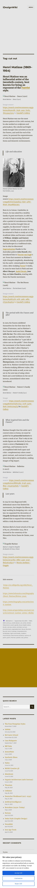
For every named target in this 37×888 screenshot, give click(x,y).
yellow (26, 637)
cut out (24, 627)
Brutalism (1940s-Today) (15, 807)
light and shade (15, 633)
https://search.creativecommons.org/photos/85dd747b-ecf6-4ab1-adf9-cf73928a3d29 (18, 299)
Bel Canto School (11, 735)
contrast (19, 627)
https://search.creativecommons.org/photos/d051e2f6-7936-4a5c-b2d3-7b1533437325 (18, 110)
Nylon (7, 763)
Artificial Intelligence (13, 802)
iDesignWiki (10, 7)
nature (26, 635)
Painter (13, 637)
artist (24, 623)
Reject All (18, 884)
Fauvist (26, 87)
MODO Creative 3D (12, 768)
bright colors (27, 625)
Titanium (8, 785)
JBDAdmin (9, 621)
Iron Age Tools (10, 830)
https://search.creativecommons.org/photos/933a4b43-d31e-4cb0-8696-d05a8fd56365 (18, 202)
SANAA (7, 729)
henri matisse (12, 631)
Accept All (18, 873)
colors (14, 627)
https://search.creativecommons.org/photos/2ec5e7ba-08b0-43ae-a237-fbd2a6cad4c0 (18, 560)
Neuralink (9, 824)
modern (23, 633)
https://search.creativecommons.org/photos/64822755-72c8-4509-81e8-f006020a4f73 (18, 403)
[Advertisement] (18, 34)
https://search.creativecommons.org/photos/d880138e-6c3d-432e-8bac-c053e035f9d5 (18, 483)
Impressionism (22, 631)
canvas (9, 627)
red (22, 637)
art (21, 623)
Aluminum (9, 774)
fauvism (28, 629)
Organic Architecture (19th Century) (19, 780)
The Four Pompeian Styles (15, 724)
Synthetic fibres (11, 757)
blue (20, 625)
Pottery (8, 813)
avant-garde (14, 625)
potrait (18, 637)
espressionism (16, 629)
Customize (18, 878)
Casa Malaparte (11, 741)
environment (7, 629)
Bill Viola (8, 746)
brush (5, 627)
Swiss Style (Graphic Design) (16, 819)
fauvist (5, 631)
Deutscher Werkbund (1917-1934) (18, 796)
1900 (30, 621)
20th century (7, 623)
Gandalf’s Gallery (23, 113)
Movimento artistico (17, 635)
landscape (6, 633)
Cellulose (8, 791)
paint (8, 637)
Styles (5, 852)
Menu (31, 7)
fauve (23, 629)
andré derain (16, 623)
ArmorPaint (9, 752)
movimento (6, 635)
